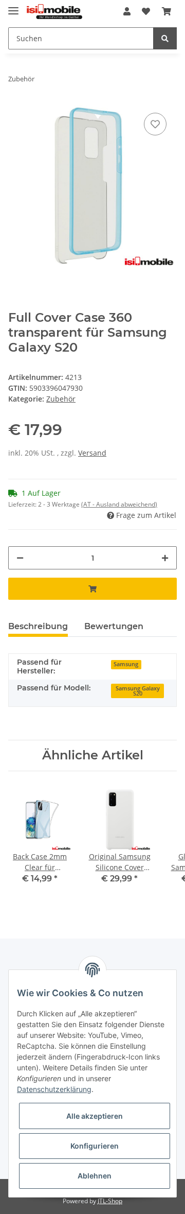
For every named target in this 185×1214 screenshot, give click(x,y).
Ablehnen (95, 1175)
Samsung (126, 664)
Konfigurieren (94, 1145)
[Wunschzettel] (146, 11)
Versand (92, 453)
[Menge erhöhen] (165, 558)
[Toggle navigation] (13, 6)
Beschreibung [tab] (38, 626)
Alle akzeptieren (94, 1116)
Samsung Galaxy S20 (138, 691)
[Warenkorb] (166, 11)
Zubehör (61, 399)
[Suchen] (165, 38)
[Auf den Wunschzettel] (155, 124)
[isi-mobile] (54, 11)
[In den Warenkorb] (92, 589)
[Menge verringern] (20, 558)
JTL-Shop (110, 1200)
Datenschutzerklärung (54, 1089)
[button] (127, 11)
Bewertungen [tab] (113, 626)
